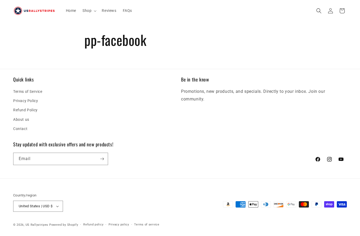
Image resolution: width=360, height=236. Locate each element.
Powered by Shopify (63, 225)
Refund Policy (25, 110)
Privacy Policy (25, 101)
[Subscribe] (102, 159)
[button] (89, 10)
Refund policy (93, 224)
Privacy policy (119, 224)
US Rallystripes (37, 225)
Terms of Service (27, 91)
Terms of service (146, 224)
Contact (20, 129)
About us (21, 119)
